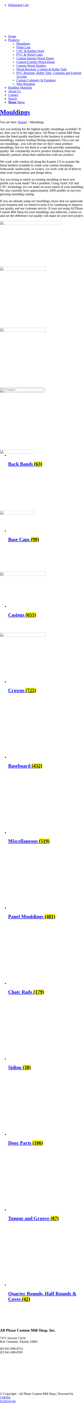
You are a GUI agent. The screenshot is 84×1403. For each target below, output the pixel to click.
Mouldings (15, 112)
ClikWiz (5, 1397)
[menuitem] (46, 36)
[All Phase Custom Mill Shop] (30, 29)
